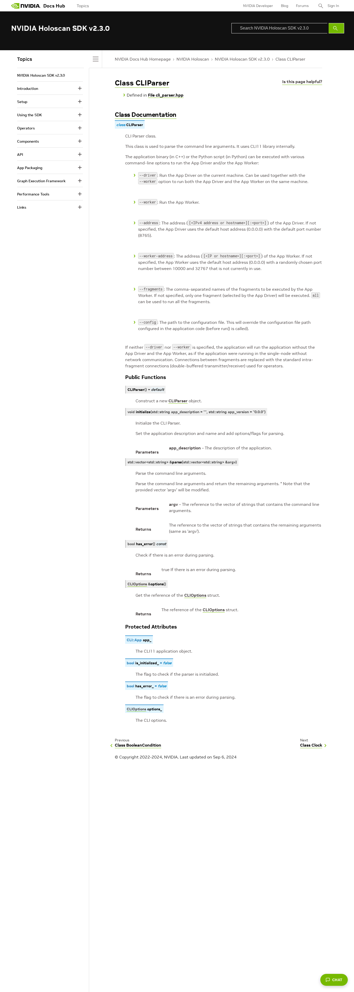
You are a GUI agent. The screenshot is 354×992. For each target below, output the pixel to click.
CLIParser (178, 400)
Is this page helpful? (302, 81)
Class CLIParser (290, 59)
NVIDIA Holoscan (192, 59)
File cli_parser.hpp (165, 95)
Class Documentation (145, 115)
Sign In (333, 5)
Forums (302, 5)
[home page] (26, 5)
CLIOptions (195, 595)
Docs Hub (54, 6)
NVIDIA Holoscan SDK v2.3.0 (242, 59)
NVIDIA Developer (258, 5)
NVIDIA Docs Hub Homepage (143, 59)
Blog (284, 5)
